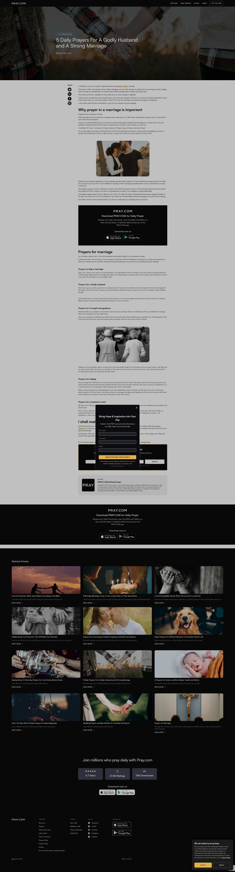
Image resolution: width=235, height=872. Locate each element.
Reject (221, 865)
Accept (203, 865)
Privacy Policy (226, 857)
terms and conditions (117, 466)
